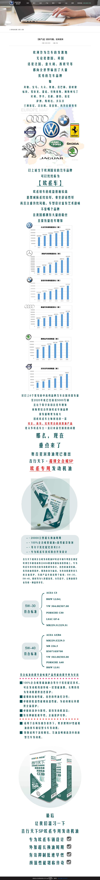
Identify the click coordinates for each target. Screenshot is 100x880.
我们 (34, 3)
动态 (40, 3)
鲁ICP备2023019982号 (62, 878)
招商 (60, 3)
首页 (28, 3)
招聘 (72, 3)
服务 (53, 3)
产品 (47, 3)
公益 (66, 3)
